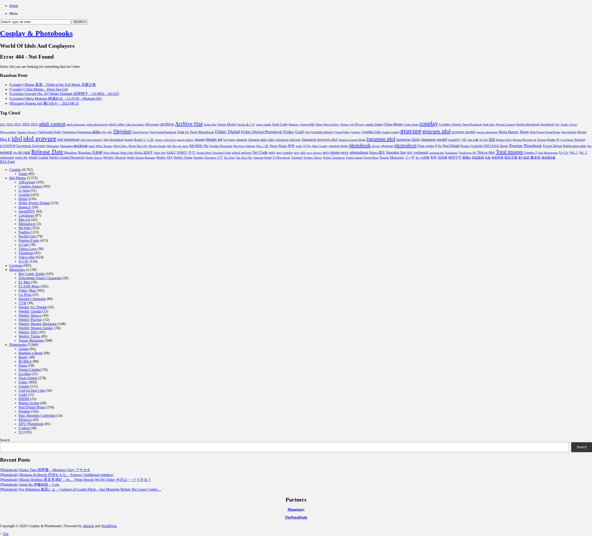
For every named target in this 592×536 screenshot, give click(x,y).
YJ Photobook (281, 157)
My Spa (172, 146)
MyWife (24, 228)
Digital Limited (505, 124)
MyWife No (199, 146)
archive (167, 123)
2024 (26, 124)
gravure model (463, 132)
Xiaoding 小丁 (213, 157)
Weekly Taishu (29, 336)
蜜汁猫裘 (523, 157)
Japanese (241, 139)
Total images (509, 152)
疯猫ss (466, 157)
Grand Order (342, 132)
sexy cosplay (284, 152)
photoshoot (405, 145)
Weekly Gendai (38, 157)
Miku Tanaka (104, 146)
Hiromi (581, 132)
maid (92, 146)
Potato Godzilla (472, 146)
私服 (487, 157)
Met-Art (24, 220)
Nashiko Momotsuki (221, 146)
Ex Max (24, 282)
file (104, 132)
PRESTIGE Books (496, 146)
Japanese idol (381, 139)
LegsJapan (567, 139)
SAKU (171, 152)
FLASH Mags (29, 286)
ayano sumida (263, 124)
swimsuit (421, 152)
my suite (183, 146)
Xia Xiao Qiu (244, 157)
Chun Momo (393, 124)
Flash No (183, 132)
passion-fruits (338, 146)
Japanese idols (408, 139)
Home (13, 6)
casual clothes (374, 124)
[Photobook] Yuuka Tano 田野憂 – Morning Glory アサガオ (45, 470)
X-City (23, 261)
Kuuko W (553, 139)
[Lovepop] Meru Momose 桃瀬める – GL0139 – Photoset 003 (55, 98)
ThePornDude (296, 517)
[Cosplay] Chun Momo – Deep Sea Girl (38, 89)
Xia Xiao (229, 157)
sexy (272, 152)
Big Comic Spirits (31, 274)
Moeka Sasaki (157, 146)
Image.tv (24, 207)
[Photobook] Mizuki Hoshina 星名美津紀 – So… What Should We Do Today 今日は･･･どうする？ (75, 480)
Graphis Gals (371, 132)
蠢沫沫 (535, 157)
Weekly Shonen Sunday (36, 328)
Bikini (319, 124)
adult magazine (76, 124)
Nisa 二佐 (262, 146)
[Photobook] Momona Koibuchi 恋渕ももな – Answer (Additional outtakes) (56, 475)
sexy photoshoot (354, 152)
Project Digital (552, 146)
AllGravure (152, 124)
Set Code (260, 152)
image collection (165, 139)
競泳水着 (510, 157)
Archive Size (189, 124)
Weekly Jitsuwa (93, 157)
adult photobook (97, 124)
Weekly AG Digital (32, 307)
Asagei (23, 349)
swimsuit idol (436, 152)
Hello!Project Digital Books (545, 132)
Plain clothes (426, 146)
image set (214, 139)
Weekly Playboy (30, 320)
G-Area (24, 190)
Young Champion (334, 157)
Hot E (5, 139)
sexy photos (331, 152)
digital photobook (527, 124)
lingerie (579, 139)
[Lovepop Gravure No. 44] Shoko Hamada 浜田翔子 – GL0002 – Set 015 (64, 94)
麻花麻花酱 (548, 157)
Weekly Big (21, 157)
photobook (360, 145)
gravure (410, 131)
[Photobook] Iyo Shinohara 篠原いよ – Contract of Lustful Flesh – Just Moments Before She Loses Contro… (80, 489)
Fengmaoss (69, 132)
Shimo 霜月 (377, 152)
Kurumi (541, 139)
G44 (307, 132)
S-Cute (23, 245)
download (547, 124)
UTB (22, 303)
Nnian (273, 146)
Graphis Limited (390, 132)
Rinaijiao (70, 152)
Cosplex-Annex (450, 124)
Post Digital (451, 146)
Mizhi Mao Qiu (138, 146)
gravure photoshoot (487, 132)
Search (5, 440)
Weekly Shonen (114, 157)
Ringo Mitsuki (111, 152)
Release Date (47, 151)
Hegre (524, 132)
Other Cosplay (320, 146)
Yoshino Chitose (312, 157)
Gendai (23, 386)
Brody (23, 357)
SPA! (410, 152)
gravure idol (436, 131)
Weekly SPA (164, 157)
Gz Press (24, 295)
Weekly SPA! (28, 332)
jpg (492, 139)
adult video (116, 124)
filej (109, 132)
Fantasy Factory (27, 132)
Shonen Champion (32, 299)
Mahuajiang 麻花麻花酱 (74, 146)
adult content (52, 124)
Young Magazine (391, 157)
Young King (371, 157)
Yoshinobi (296, 157)
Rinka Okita (126, 152)
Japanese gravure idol (319, 139)
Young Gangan (354, 157)
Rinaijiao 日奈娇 (90, 152)
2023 (17, 124)
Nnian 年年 (286, 146)
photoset (387, 146)
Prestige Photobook (525, 145)
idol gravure (39, 138)
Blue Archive (331, 124)
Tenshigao (451, 152)
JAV (464, 139)
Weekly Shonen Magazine (141, 157)
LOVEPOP (7, 146)
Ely (557, 124)
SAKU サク (186, 152)
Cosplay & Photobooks (36, 33)
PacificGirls (27, 236)
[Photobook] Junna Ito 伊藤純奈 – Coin (29, 484)
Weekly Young (182, 157)
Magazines (17, 270)
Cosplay (15, 170)
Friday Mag (27, 290)
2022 (9, 124)
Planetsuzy (296, 509)
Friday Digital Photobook (261, 132)
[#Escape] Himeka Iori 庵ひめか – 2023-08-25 (44, 103)
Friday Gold (293, 131)
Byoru (359, 124)
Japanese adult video (261, 139)
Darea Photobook (472, 124)
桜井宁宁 (454, 157)
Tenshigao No (467, 152)
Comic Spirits (411, 124)
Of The (307, 146)
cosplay (428, 123)
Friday (23, 382)
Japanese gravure (288, 139)
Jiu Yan (483, 139)
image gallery (185, 139)
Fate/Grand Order (49, 132)
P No (438, 146)
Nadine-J (25, 232)
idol (17, 138)
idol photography (91, 139)
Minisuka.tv (27, 224)
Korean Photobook (524, 139)
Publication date (574, 146)
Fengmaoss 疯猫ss (89, 132)
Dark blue (489, 124)
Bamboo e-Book (30, 353)
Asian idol (210, 124)
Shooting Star (396, 152)
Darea (22, 365)
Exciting (24, 374)
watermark (7, 157)
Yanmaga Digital (262, 157)
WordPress (109, 526)
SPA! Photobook (30, 424)
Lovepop (15, 265)
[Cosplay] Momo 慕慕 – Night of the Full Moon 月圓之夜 (52, 85)
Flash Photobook (202, 132)
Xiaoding (198, 157)
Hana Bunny (509, 132)
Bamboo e (294, 124)
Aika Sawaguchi (135, 124)
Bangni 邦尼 (308, 124)
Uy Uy (564, 152)
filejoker (122, 131)
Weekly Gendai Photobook (66, 157)
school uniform (242, 152)
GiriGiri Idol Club (31, 390)
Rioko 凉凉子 (143, 152)
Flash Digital (140, 132)
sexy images (314, 152)
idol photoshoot (113, 139)
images (200, 140)
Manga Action (28, 403)
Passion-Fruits (28, 240)
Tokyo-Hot (486, 152)
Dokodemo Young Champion (40, 278)
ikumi (129, 139)
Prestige (24, 411)
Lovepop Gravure (30, 146)
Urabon (24, 428)
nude (299, 146)
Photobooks (18, 345)
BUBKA (25, 361)
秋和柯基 (497, 157)
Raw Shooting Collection (37, 415)
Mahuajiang (52, 146)
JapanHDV (454, 139)
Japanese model (434, 139)
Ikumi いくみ (144, 139)
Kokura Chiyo (504, 139)
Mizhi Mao (120, 146)
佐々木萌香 (422, 157)
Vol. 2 (583, 152)
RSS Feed (7, 162)
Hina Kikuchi (568, 132)
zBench (88, 526)
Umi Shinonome (548, 152)
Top (6, 534)
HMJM (23, 399)
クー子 (410, 157)
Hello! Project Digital (34, 203)
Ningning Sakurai (244, 146)
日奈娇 (442, 157)
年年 (433, 157)
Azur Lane (280, 124)
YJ (20, 432)
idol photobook (68, 139)
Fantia (23, 174)
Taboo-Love (27, 249)
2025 (34, 124)
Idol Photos (17, 178)
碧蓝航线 (478, 157)
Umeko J (530, 152)
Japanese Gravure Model (352, 139)
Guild (22, 395)
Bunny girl (347, 124)
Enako (565, 124)
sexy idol (299, 152)
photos (376, 146)
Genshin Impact (322, 132)
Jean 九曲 (472, 139)
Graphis (356, 132)
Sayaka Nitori (203, 152)
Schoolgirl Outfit (221, 152)
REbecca (25, 420)
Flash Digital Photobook (162, 132)
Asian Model (227, 124)
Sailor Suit (159, 152)
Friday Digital (227, 131)
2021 (3, 124)
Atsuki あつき (246, 124)
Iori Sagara (229, 139)
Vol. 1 (574, 152)
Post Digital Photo (31, 407)
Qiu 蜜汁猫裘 (21, 152)
